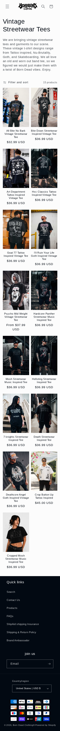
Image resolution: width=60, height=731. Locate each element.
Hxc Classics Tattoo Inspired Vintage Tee (44, 193)
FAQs (10, 616)
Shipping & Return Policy (21, 632)
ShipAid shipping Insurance (23, 624)
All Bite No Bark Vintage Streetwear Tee (16, 133)
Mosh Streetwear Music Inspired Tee (15, 381)
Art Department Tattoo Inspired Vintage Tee (16, 194)
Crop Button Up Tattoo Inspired (44, 496)
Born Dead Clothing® (24, 725)
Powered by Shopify (45, 725)
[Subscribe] (49, 664)
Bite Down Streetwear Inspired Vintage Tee (44, 132)
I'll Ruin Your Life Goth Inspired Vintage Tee (44, 255)
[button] (7, 6)
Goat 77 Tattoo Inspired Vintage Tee (16, 254)
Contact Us (13, 600)
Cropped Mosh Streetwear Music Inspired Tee (15, 558)
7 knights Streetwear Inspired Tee (16, 438)
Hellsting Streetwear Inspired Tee (44, 381)
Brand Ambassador (18, 640)
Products (12, 608)
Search (11, 591)
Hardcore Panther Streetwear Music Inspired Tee (44, 316)
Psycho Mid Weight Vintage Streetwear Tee (16, 316)
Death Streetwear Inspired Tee (44, 438)
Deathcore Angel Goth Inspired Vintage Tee (16, 497)
